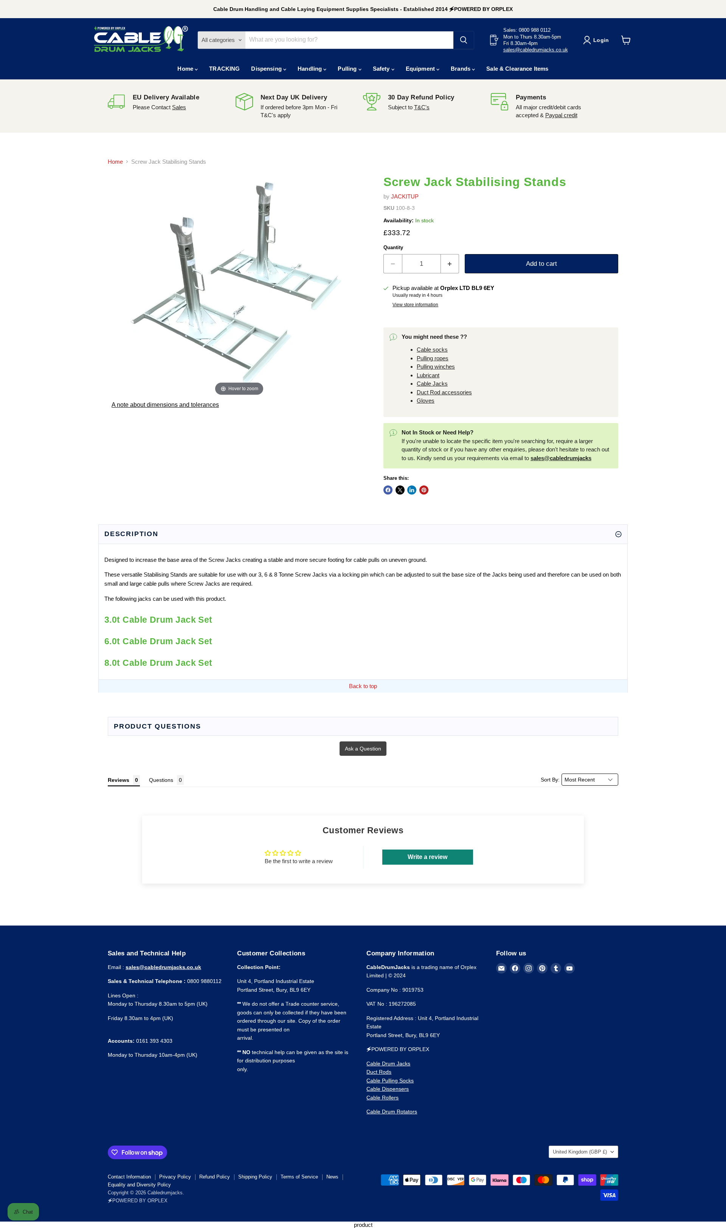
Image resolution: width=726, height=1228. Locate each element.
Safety (382, 68)
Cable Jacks (432, 383)
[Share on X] (400, 490)
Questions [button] (161, 780)
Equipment (421, 68)
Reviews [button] (118, 780)
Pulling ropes (432, 358)
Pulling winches (436, 366)
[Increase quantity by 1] (450, 263)
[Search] (463, 40)
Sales (179, 107)
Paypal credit (561, 115)
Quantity (393, 247)
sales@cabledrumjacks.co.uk (535, 50)
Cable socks (432, 349)
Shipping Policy (255, 1177)
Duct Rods (378, 1072)
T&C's (422, 107)
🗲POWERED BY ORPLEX (138, 1200)
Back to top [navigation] (363, 686)
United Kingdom (580, 1152)
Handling (310, 68)
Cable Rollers (382, 1098)
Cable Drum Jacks (388, 1064)
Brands (461, 68)
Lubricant (428, 375)
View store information (415, 304)
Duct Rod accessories (444, 392)
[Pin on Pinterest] (423, 490)
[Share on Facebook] (387, 490)
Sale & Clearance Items (517, 68)
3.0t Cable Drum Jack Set (158, 620)
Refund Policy (214, 1177)
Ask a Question (363, 749)
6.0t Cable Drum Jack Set (158, 641)
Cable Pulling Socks (390, 1081)
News (332, 1177)
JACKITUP (405, 196)
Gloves (425, 400)
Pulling (348, 68)
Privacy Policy (175, 1177)
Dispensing (267, 68)
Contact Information (129, 1177)
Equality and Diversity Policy (139, 1185)
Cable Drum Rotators (391, 1112)
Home (186, 68)
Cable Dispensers (387, 1089)
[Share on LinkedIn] (411, 490)
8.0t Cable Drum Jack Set (158, 663)
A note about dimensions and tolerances (165, 405)
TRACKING (224, 68)
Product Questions (157, 726)
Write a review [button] (427, 857)
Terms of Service (299, 1177)
